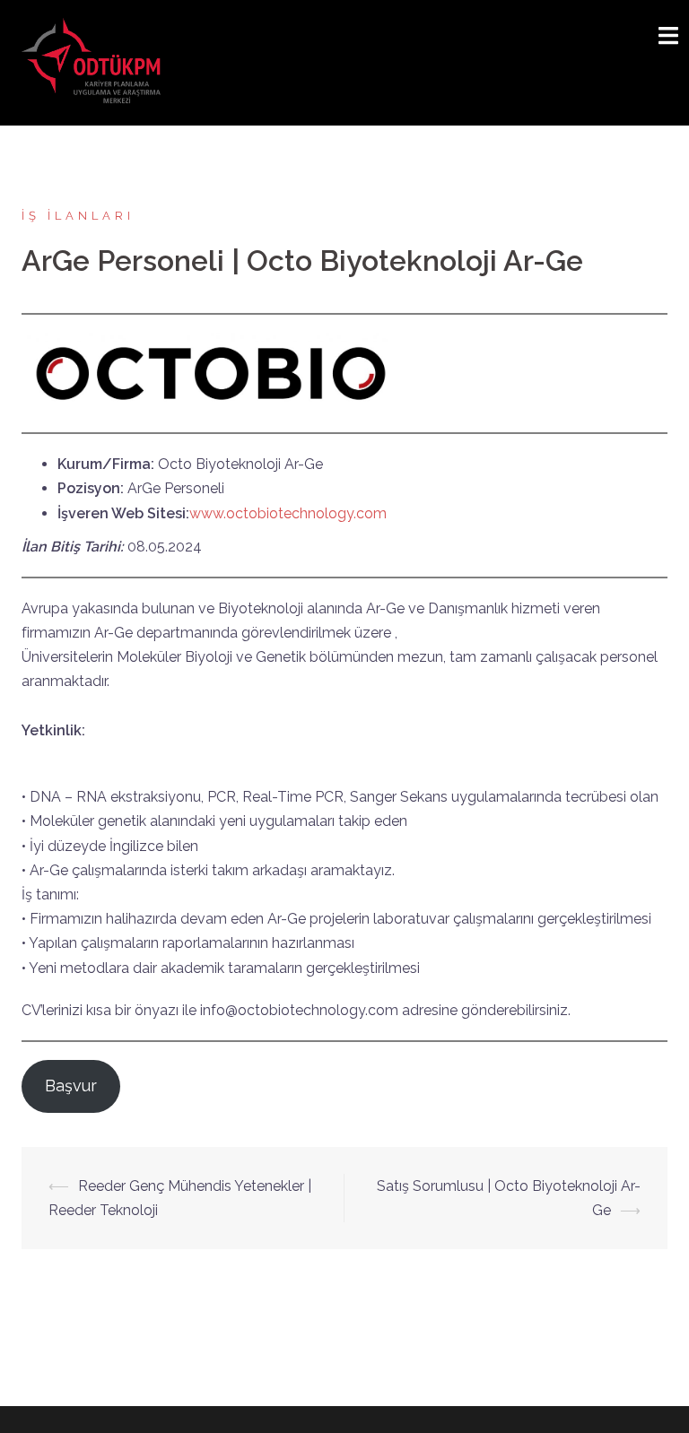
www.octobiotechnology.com (288, 513)
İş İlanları (78, 215)
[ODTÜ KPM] (92, 61)
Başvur (71, 1085)
